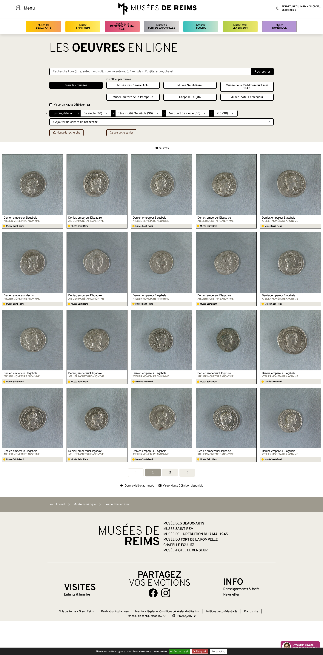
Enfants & (77, 594)
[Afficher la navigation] (19, 8)
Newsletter (231, 594)
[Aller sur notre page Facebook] (153, 592)
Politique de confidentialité (222, 611)
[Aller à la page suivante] (187, 473)
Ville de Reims (67, 611)
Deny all (200, 651)
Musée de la (122, 26)
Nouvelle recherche (68, 133)
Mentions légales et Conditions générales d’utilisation (167, 611)
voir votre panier (123, 133)
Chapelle (201, 26)
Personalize (218, 651)
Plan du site (251, 611)
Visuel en (69, 105)
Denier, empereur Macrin (19, 295)
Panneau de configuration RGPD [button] (146, 616)
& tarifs (241, 589)
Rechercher (262, 72)
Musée (83, 26)
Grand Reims (87, 611)
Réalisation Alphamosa (114, 611)
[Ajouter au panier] (60, 157)
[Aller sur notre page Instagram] (165, 592)
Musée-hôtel (240, 26)
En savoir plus (289, 10)
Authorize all (180, 651)
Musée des (43, 26)
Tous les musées (76, 85)
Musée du (161, 26)
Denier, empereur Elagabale (20, 217)
